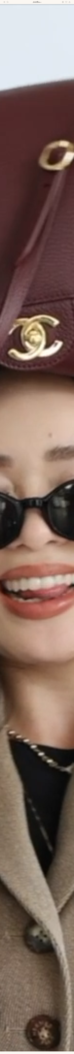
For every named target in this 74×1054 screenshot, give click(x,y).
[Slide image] (37, 527)
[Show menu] (4, 2)
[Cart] (69, 2)
